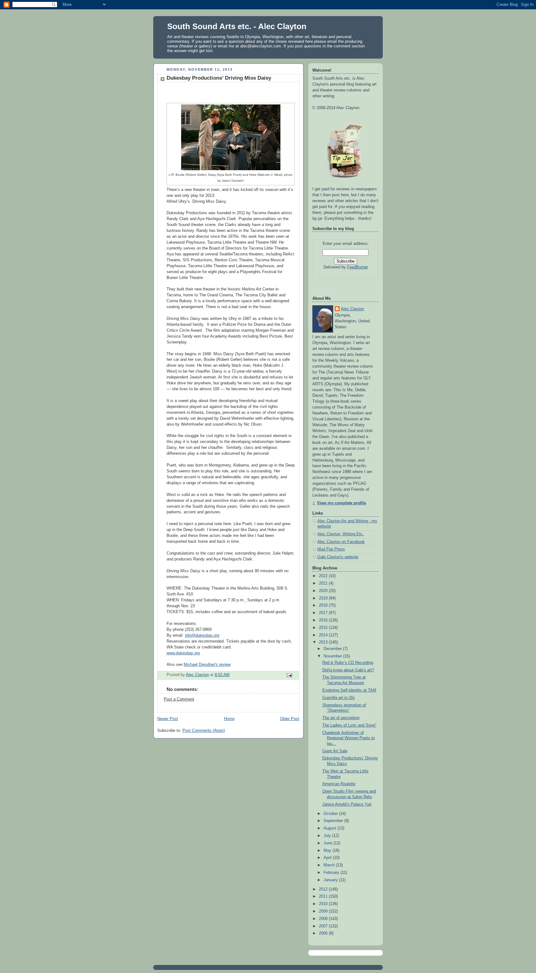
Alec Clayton (352, 309)
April (328, 858)
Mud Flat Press (331, 549)
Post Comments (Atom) (203, 730)
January (331, 880)
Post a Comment (179, 699)
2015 (324, 628)
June (328, 843)
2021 (324, 583)
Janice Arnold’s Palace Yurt (347, 804)
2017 (324, 613)
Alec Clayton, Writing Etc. (340, 534)
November (333, 656)
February (332, 872)
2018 (324, 605)
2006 (324, 933)
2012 (324, 889)
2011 (324, 896)
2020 (324, 591)
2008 (324, 919)
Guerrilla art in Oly (338, 698)
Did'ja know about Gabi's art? (348, 670)
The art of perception (341, 718)
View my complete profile (341, 503)
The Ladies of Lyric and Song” (349, 725)
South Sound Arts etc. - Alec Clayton (236, 26)
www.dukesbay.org (183, 653)
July (328, 836)
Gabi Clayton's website (337, 557)
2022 (324, 576)
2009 (324, 911)
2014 (324, 635)
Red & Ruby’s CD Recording (347, 663)
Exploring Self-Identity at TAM (349, 690)
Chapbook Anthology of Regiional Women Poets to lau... (348, 738)
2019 (324, 598)
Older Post (289, 719)
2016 (324, 620)
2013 (324, 642)
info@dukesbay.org (202, 635)
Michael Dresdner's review (207, 664)
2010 (324, 904)
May (328, 850)
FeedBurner (357, 267)
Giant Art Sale (334, 751)
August (330, 828)
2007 (324, 926)
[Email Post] (289, 675)
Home (229, 719)
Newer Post (167, 719)
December (333, 649)
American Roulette (338, 784)
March (330, 865)
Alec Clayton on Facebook (341, 542)
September (334, 821)
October (331, 814)
